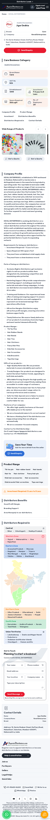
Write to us (41, 787)
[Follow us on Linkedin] (36, 799)
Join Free (40, 8)
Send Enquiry (16, 454)
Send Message (13, 694)
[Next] (45, 129)
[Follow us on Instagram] (30, 799)
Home (4, 14)
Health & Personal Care (24, 22)
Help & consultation (13, 756)
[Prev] (38, 129)
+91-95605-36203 (13, 787)
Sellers (5, 770)
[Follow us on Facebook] (19, 799)
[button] (6, 814)
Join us (5, 762)
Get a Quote (31, 159)
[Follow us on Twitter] (25, 799)
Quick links (6, 779)
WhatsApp (21, 790)
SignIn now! (40, 5)
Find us (33, 790)
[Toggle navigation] (47, 7)
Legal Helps (7, 775)
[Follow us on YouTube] (14, 799)
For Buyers (7, 766)
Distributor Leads (24, 2)
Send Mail (29, 787)
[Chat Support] (44, 814)
